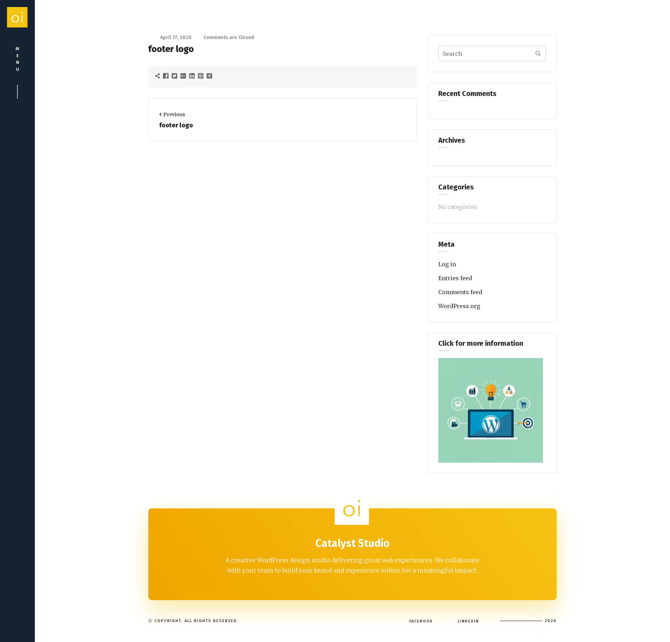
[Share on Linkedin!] (192, 76)
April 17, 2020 (176, 37)
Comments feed (460, 292)
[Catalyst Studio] (17, 17)
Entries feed (455, 278)
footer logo (176, 125)
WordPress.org (459, 306)
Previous (174, 114)
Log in (447, 264)
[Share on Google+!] (184, 76)
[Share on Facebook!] (166, 76)
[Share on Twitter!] (175, 76)
